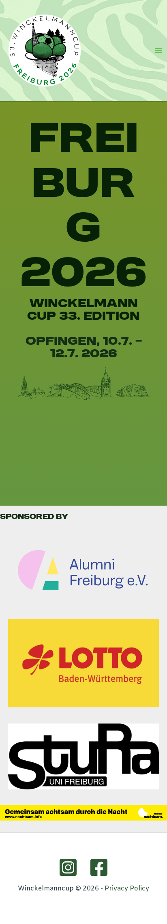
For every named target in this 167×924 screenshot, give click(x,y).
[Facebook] (99, 867)
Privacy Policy (127, 888)
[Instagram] (68, 867)
